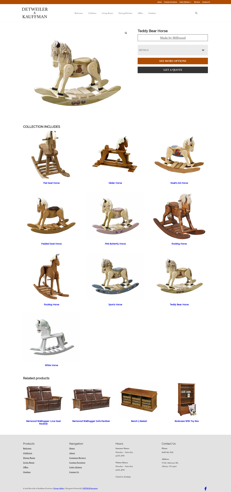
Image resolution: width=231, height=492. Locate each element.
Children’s (27, 452)
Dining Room (29, 457)
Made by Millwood (173, 37)
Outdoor (152, 12)
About (159, 2)
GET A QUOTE (173, 69)
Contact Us (206, 2)
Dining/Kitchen (125, 12)
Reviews (197, 2)
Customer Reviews (77, 457)
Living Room (107, 12)
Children (92, 12)
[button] (126, 33)
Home (72, 448)
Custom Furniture (170, 2)
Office (140, 12)
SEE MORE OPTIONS (172, 61)
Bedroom (79, 12)
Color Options (184, 2)
